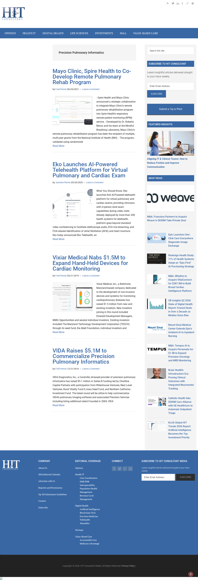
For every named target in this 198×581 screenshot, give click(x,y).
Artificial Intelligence (90, 509)
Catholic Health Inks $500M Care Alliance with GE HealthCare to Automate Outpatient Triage (180, 405)
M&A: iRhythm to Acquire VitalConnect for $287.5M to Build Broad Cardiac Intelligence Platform (180, 283)
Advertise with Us (46, 481)
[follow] (174, 3)
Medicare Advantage (89, 543)
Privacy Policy (128, 566)
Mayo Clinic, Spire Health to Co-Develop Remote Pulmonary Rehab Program (92, 76)
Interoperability (87, 485)
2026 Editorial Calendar (49, 474)
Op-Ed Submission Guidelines (52, 494)
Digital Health (81, 505)
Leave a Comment (91, 89)
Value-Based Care (83, 536)
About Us (42, 467)
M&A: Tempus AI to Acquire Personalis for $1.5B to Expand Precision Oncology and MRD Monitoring (180, 353)
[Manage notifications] (190, 574)
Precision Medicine (89, 516)
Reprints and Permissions (50, 487)
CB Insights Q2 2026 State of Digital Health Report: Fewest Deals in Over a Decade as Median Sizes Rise (180, 308)
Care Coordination (88, 477)
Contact (42, 500)
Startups (79, 529)
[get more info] (194, 3)
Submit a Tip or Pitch (170, 109)
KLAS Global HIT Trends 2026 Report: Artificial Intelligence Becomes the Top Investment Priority (179, 430)
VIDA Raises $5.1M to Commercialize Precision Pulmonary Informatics (83, 356)
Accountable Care (88, 539)
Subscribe (43, 507)
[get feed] (169, 3)
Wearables (85, 523)
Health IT (79, 474)
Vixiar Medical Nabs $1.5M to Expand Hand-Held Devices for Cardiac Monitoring (90, 263)
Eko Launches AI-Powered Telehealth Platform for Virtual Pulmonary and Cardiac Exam (90, 170)
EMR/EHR (84, 481)
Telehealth (85, 519)
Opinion (79, 467)
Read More (58, 145)
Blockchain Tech (88, 512)
